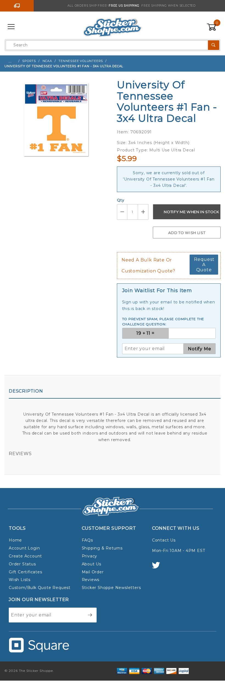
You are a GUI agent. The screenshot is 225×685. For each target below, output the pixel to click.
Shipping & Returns (102, 548)
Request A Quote (204, 264)
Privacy (89, 556)
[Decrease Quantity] (122, 212)
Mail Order (93, 572)
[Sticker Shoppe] (112, 26)
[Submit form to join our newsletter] (90, 615)
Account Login (24, 548)
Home (15, 540)
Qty (120, 200)
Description (26, 391)
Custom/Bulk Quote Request (40, 587)
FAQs (87, 540)
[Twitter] (158, 568)
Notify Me (199, 348)
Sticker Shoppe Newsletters (111, 587)
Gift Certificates (25, 572)
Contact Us (164, 540)
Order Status (22, 564)
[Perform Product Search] (213, 45)
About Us (91, 564)
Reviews (20, 453)
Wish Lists (19, 579)
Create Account (25, 556)
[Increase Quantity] (143, 212)
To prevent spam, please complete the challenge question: (163, 321)
